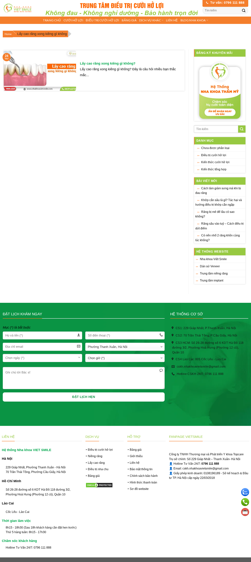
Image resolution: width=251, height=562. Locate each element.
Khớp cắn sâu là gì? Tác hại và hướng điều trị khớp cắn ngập (218, 202)
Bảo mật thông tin (141, 469)
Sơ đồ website (139, 488)
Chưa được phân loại (215, 148)
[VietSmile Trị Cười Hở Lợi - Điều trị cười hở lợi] (19, 8)
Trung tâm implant (211, 280)
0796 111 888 (42, 547)
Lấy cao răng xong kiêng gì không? (107, 63)
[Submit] (244, 10)
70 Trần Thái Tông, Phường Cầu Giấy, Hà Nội (36, 472)
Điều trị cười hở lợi (102, 20)
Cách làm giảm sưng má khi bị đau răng (218, 191)
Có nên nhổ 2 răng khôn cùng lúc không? (217, 238)
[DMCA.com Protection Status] (99, 485)
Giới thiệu (136, 456)
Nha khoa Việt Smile (213, 259)
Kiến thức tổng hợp (213, 169)
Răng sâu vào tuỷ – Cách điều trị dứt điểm (219, 226)
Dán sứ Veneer (210, 266)
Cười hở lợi (73, 20)
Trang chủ (52, 20)
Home (8, 34)
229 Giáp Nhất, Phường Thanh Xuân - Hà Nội (36, 467)
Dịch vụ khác (150, 20)
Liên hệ (172, 20)
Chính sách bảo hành (144, 475)
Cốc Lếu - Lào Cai (17, 511)
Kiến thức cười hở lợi (215, 162)
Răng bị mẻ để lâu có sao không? (214, 214)
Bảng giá (129, 20)
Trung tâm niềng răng (214, 273)
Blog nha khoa (193, 20)
